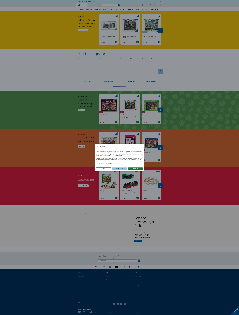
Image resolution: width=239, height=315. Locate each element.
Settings (103, 168)
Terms (119, 163)
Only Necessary (119, 168)
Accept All (135, 168)
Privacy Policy (113, 163)
